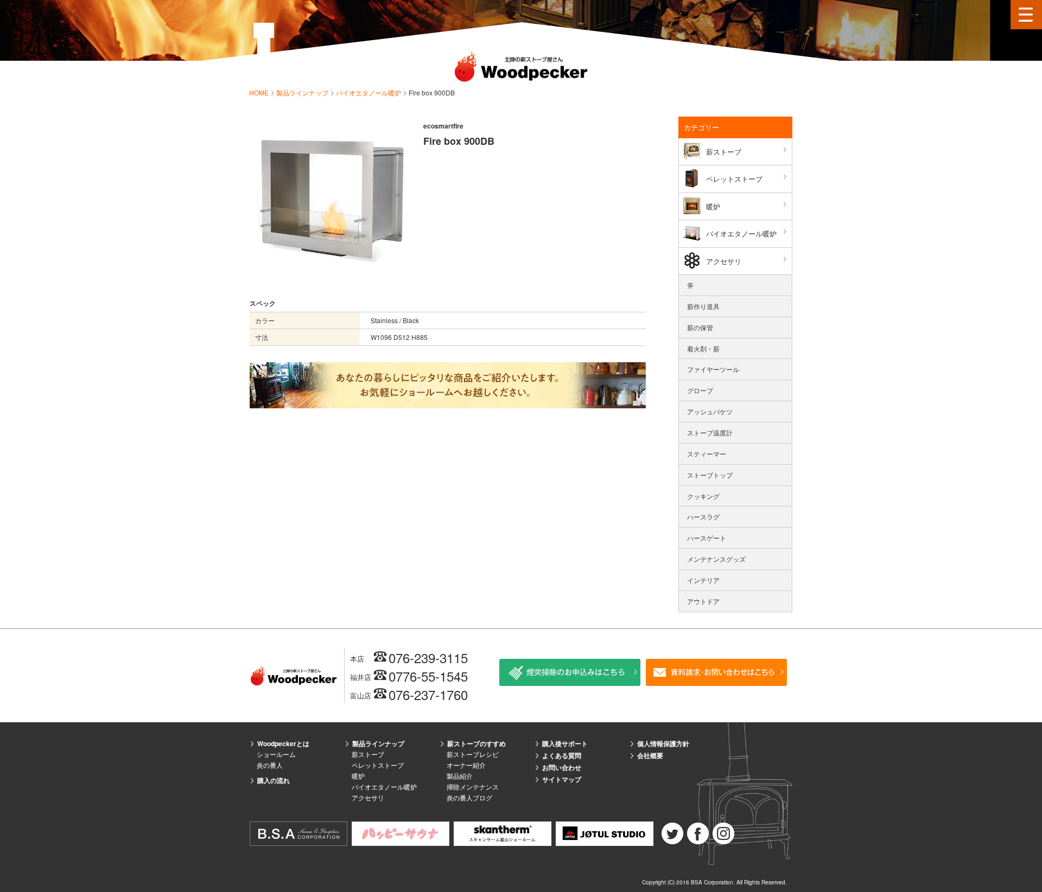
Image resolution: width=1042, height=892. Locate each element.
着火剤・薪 (703, 348)
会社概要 (650, 755)
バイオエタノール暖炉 (369, 92)
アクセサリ (723, 261)
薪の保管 (700, 327)
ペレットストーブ (734, 179)
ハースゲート (706, 537)
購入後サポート (565, 743)
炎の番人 (270, 764)
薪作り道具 (703, 306)
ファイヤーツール (713, 369)
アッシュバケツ (710, 411)
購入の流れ (273, 780)
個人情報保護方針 (663, 743)
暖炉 (713, 206)
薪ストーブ (723, 151)
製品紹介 (460, 775)
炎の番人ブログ (469, 797)
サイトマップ (561, 779)
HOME (259, 92)
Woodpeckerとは (283, 743)
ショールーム (276, 754)
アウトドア (703, 601)
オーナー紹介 (466, 764)
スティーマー (706, 453)
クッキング (703, 495)
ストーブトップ (710, 474)
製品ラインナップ (303, 92)
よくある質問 (561, 755)
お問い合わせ (561, 767)
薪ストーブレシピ (473, 754)
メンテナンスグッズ (716, 558)
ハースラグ (703, 516)
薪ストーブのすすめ (476, 743)
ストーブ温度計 (710, 432)
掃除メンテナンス (473, 786)
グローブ (700, 390)
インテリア (703, 580)
